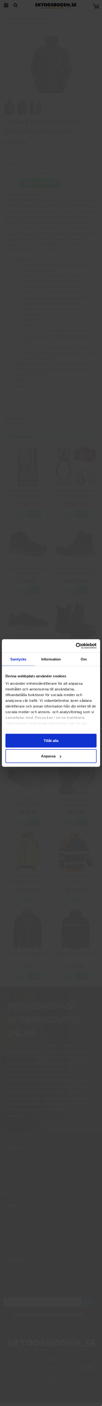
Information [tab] (51, 659)
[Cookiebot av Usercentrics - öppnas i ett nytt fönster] (76, 646)
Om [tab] (84, 659)
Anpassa (48, 756)
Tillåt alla (51, 740)
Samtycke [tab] (18, 659)
